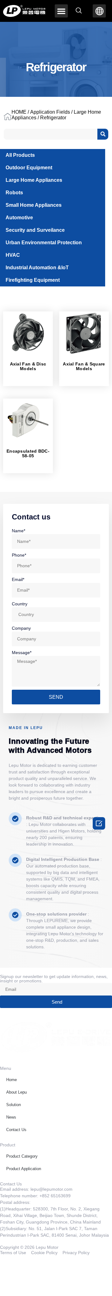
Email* (18, 579)
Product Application (23, 1168)
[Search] (102, 134)
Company (21, 628)
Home (11, 1079)
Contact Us (16, 1129)
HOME (19, 112)
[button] (61, 10)
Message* (21, 652)
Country (19, 603)
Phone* (19, 555)
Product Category (22, 1156)
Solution (13, 1104)
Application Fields (50, 112)
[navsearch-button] (78, 11)
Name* (18, 530)
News (11, 1117)
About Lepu (16, 1092)
